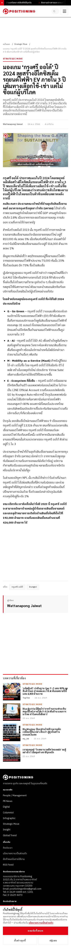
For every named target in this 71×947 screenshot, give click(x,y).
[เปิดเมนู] (64, 11)
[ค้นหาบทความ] (55, 11)
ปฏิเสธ (53, 941)
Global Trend (10, 835)
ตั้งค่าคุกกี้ (20, 941)
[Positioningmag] (19, 11)
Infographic (9, 818)
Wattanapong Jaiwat (13, 124)
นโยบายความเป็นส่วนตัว (15, 853)
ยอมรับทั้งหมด (35, 931)
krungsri (33, 587)
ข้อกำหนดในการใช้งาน (14, 859)
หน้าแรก (6, 44)
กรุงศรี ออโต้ (17, 587)
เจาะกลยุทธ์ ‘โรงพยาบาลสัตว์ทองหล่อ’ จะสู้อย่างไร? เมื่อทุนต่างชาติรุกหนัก (44, 751)
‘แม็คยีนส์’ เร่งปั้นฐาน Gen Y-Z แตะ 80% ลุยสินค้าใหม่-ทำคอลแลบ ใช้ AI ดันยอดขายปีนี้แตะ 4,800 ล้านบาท (45, 691)
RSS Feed (8, 865)
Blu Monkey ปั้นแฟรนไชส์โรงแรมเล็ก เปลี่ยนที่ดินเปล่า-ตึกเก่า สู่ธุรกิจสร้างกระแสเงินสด (42, 732)
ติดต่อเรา (7, 848)
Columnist (8, 813)
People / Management (15, 796)
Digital (6, 807)
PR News (7, 801)
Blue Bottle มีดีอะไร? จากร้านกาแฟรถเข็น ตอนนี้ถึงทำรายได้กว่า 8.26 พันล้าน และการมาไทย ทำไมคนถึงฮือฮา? (44, 711)
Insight (6, 830)
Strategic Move (20, 44)
